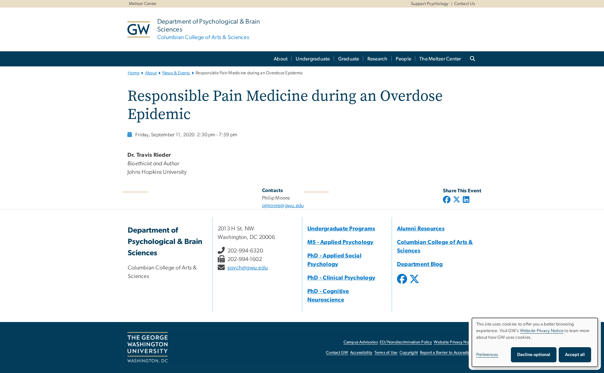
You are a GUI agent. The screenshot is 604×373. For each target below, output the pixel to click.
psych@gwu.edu (247, 268)
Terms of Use (386, 353)
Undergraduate (313, 58)
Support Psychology (430, 4)
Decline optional (533, 355)
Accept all (575, 355)
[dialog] (535, 342)
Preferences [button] (487, 355)
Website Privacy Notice (455, 342)
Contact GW (337, 353)
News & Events (176, 73)
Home (133, 73)
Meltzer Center (143, 4)
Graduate (348, 58)
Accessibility (361, 353)
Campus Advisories (361, 342)
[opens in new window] (402, 283)
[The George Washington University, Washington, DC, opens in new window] (147, 347)
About (281, 58)
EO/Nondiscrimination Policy (406, 342)
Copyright (409, 353)
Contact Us (464, 4)
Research (377, 58)
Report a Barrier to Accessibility (448, 353)
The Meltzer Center (440, 58)
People (403, 58)
